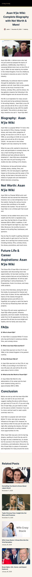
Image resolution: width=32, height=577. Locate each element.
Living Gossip (6, 3)
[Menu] (29, 3)
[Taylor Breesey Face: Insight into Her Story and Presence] (16, 502)
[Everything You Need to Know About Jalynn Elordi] (16, 475)
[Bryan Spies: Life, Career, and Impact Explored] (16, 556)
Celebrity (25, 29)
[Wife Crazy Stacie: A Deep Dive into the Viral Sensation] (16, 529)
